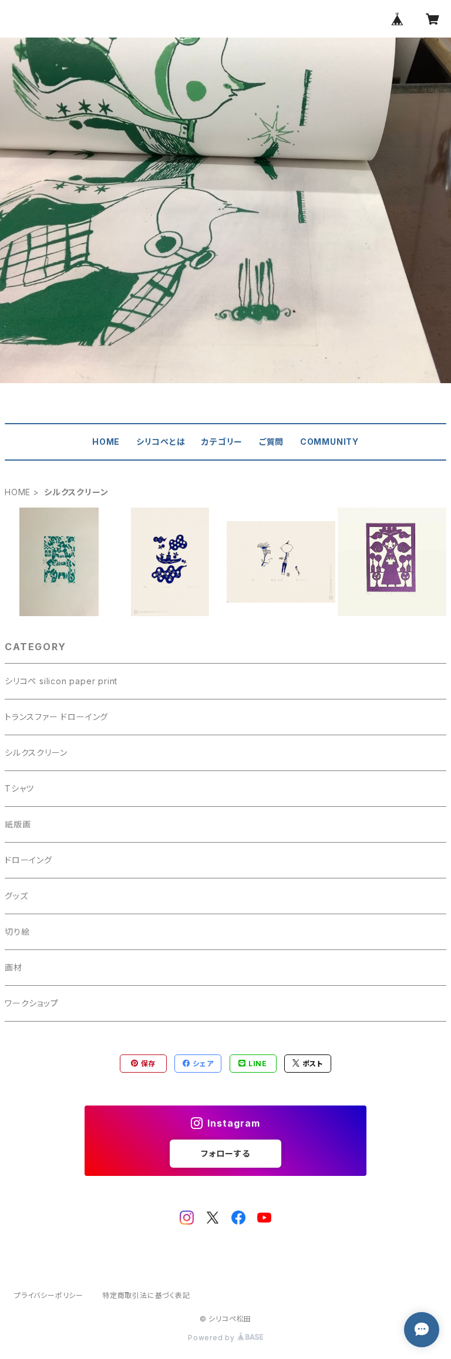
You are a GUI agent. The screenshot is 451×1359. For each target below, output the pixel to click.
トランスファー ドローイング (56, 717)
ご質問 (271, 442)
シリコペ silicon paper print (61, 681)
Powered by (212, 1337)
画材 (13, 967)
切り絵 (17, 932)
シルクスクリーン (36, 753)
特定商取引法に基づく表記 (146, 1295)
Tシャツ (19, 788)
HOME (106, 442)
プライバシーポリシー (48, 1295)
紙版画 (18, 824)
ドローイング (28, 860)
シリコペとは (161, 442)
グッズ (16, 896)
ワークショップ (32, 1003)
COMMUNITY (329, 442)
